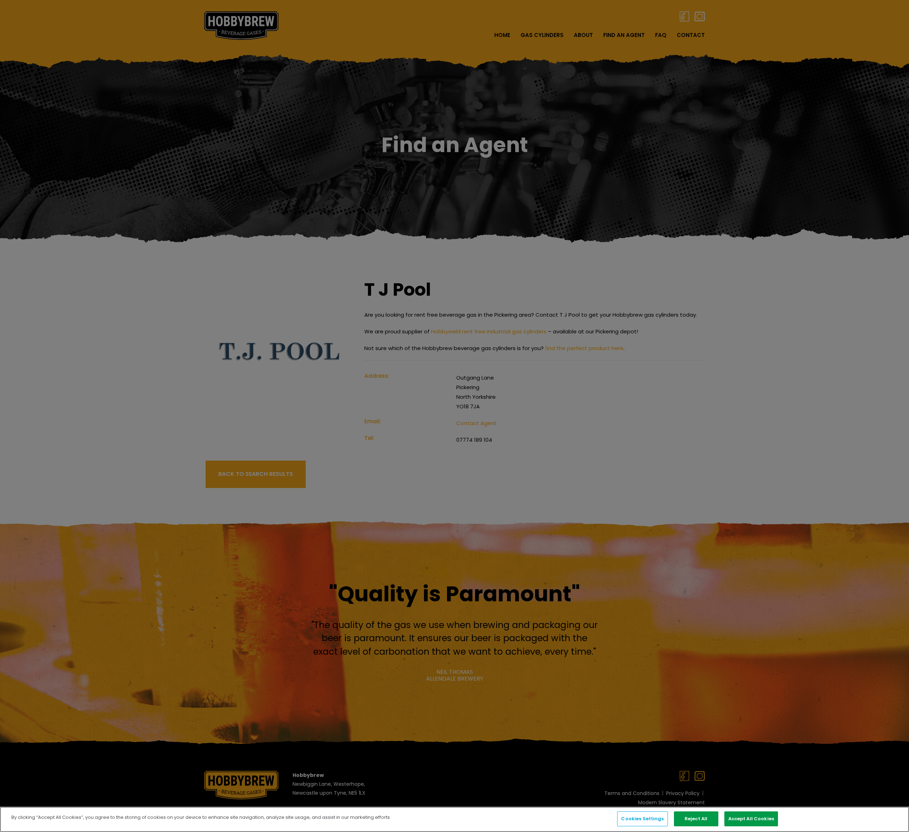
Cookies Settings (642, 818)
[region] (454, 819)
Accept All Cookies (751, 818)
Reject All (696, 818)
